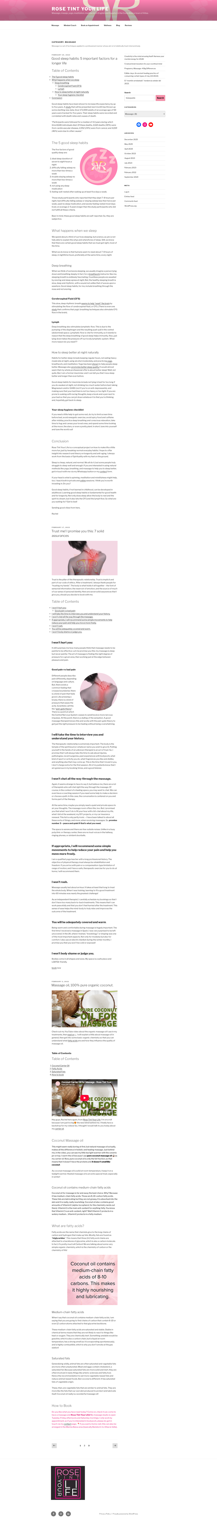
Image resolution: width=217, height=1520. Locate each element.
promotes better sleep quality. (85, 367)
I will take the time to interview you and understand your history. (81, 614)
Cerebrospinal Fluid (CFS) (70, 86)
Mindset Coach (70, 25)
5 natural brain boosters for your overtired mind (143, 64)
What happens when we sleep (65, 80)
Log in (126, 192)
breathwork (94, 274)
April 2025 (128, 149)
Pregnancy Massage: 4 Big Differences (140, 68)
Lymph (61, 89)
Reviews (128, 25)
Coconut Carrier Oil (60, 1065)
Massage (55, 25)
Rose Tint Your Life (80, 9)
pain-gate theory (63, 709)
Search (127, 92)
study (68, 107)
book (54, 968)
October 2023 (130, 153)
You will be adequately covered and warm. (71, 629)
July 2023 (128, 163)
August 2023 (129, 158)
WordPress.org (130, 206)
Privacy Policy (105, 1514)
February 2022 (130, 172)
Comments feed (131, 201)
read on (70, 1034)
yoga (109, 361)
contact (103, 471)
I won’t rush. (57, 626)
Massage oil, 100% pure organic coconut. (82, 985)
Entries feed (129, 196)
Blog (118, 25)
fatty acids (73, 1040)
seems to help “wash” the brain (95, 303)
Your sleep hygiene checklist (71, 95)
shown (95, 364)
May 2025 (128, 144)
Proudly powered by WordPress (125, 1514)
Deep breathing (62, 83)
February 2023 (130, 167)
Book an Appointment (90, 25)
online (83, 480)
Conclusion (57, 98)
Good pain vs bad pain (65, 611)
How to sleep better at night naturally (72, 92)
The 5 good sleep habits (63, 77)
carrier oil (59, 1129)
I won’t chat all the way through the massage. (72, 617)
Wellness (107, 25)
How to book (58, 1075)
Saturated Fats (58, 1071)
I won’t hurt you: (59, 608)
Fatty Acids (57, 1068)
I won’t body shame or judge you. (67, 632)
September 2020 (131, 177)
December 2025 (131, 139)
